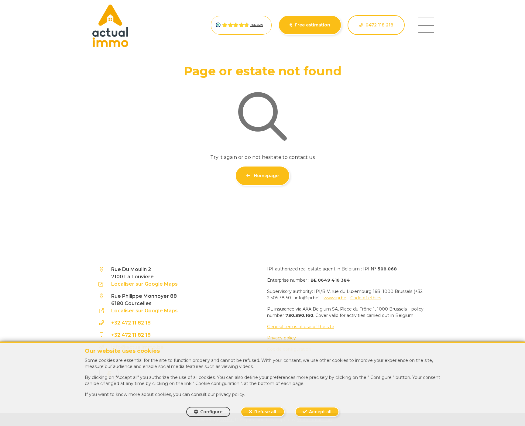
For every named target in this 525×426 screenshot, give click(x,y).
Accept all (320, 411)
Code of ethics (365, 298)
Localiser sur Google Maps (144, 284)
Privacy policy (281, 338)
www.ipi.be (335, 298)
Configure (211, 411)
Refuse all (265, 411)
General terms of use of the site (300, 326)
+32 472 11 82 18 (131, 323)
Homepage (265, 175)
